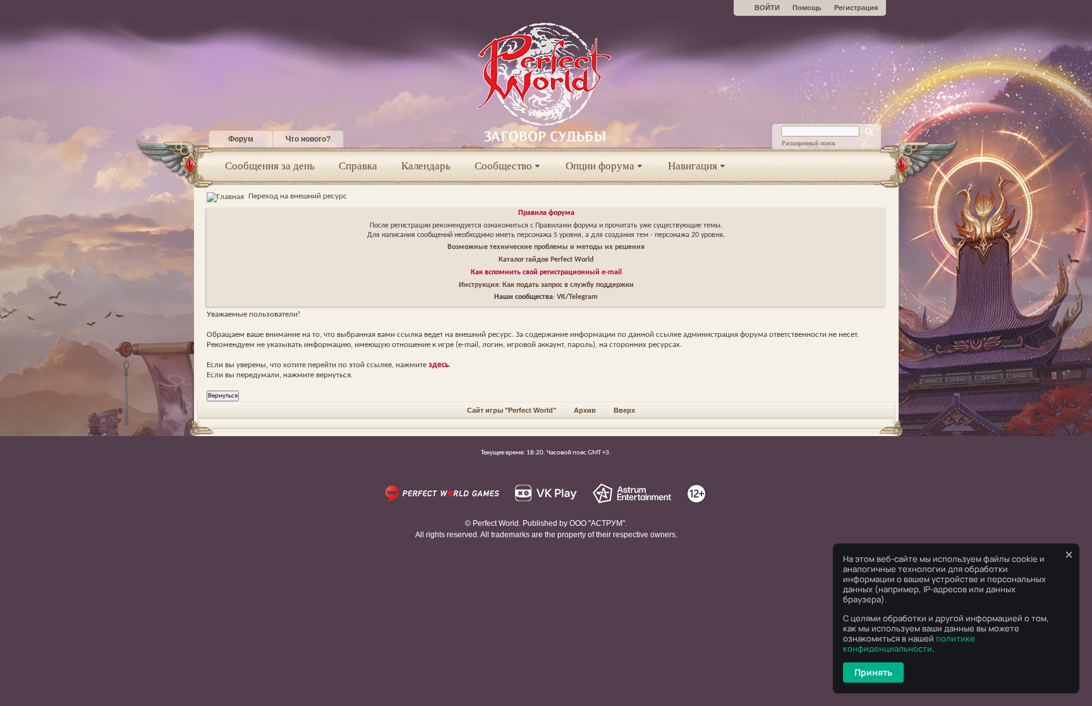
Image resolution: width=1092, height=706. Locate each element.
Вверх (624, 410)
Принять (873, 672)
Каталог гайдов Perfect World (546, 260)
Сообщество (503, 166)
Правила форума (546, 213)
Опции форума (600, 166)
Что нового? (308, 139)
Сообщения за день (270, 166)
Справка (358, 166)
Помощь (807, 7)
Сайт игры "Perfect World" (511, 410)
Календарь (426, 166)
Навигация (692, 166)
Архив (585, 410)
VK (561, 297)
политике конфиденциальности (909, 643)
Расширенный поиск (808, 143)
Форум (240, 139)
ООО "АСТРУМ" (597, 523)
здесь (438, 365)
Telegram (583, 297)
